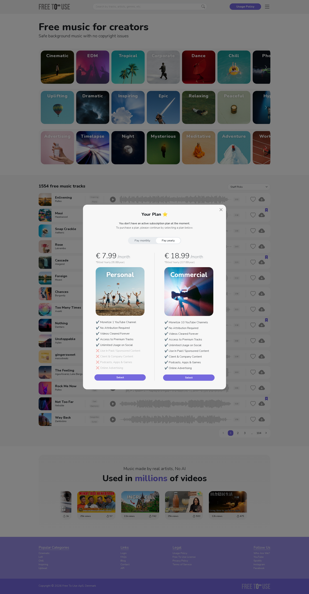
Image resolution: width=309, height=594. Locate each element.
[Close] (221, 210)
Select (120, 377)
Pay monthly (142, 241)
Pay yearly (168, 241)
